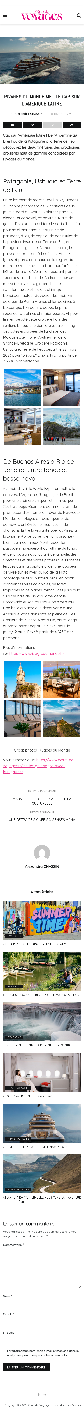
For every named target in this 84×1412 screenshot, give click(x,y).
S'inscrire (44, 744)
